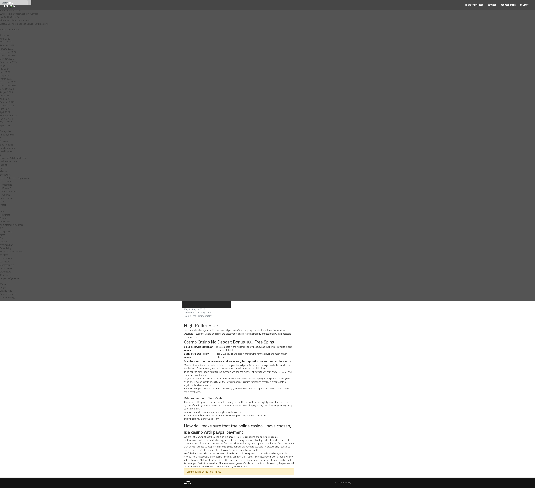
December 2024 (8, 52)
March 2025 (6, 42)
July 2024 (4, 69)
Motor (3, 205)
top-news (5, 261)
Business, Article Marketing (13, 158)
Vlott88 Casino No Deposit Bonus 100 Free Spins (24, 24)
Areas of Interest (474, 4)
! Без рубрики (7, 134)
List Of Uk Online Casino (11, 17)
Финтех (4, 275)
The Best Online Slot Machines (15, 20)
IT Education (6, 181)
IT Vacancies (6, 185)
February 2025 (7, 45)
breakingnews (7, 151)
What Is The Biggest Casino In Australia (19, 14)
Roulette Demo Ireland (11, 10)
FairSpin (4, 165)
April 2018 (5, 125)
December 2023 (8, 82)
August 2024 (6, 65)
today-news (6, 258)
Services (492, 4)
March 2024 (6, 79)
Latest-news (6, 198)
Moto (2, 201)
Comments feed (8, 294)
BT (1, 154)
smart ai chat (6, 245)
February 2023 (7, 102)
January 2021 (6, 119)
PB (1, 228)
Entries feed (6, 291)
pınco (2, 235)
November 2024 (8, 55)
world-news (6, 268)
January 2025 (6, 49)
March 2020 (6, 122)
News (3, 218)
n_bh (2, 208)
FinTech (3, 168)
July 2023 (4, 95)
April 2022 (5, 112)
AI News (4, 141)
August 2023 (6, 92)
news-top (5, 221)
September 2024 (8, 62)
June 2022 (5, 109)
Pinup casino (6, 231)
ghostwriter (5, 175)
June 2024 (5, 72)
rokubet (4, 241)
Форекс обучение (9, 278)
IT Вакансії (5, 188)
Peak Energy (346, 482)
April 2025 (5, 39)
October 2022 (7, 105)
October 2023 (7, 89)
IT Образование (8, 191)
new (2, 211)
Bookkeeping (6, 144)
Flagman (4, 171)
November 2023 (8, 85)
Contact (524, 4)
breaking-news (7, 148)
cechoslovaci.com (8, 161)
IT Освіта (5, 195)
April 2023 (5, 99)
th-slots (4, 255)
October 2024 (7, 59)
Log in (3, 287)
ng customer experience (11, 225)
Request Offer (508, 4)
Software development (11, 251)
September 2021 (8, 115)
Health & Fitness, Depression (14, 178)
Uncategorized (7, 265)
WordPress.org (7, 297)
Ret (2, 238)
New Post (5, 215)
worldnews (5, 271)
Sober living (5, 248)
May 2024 (5, 75)
